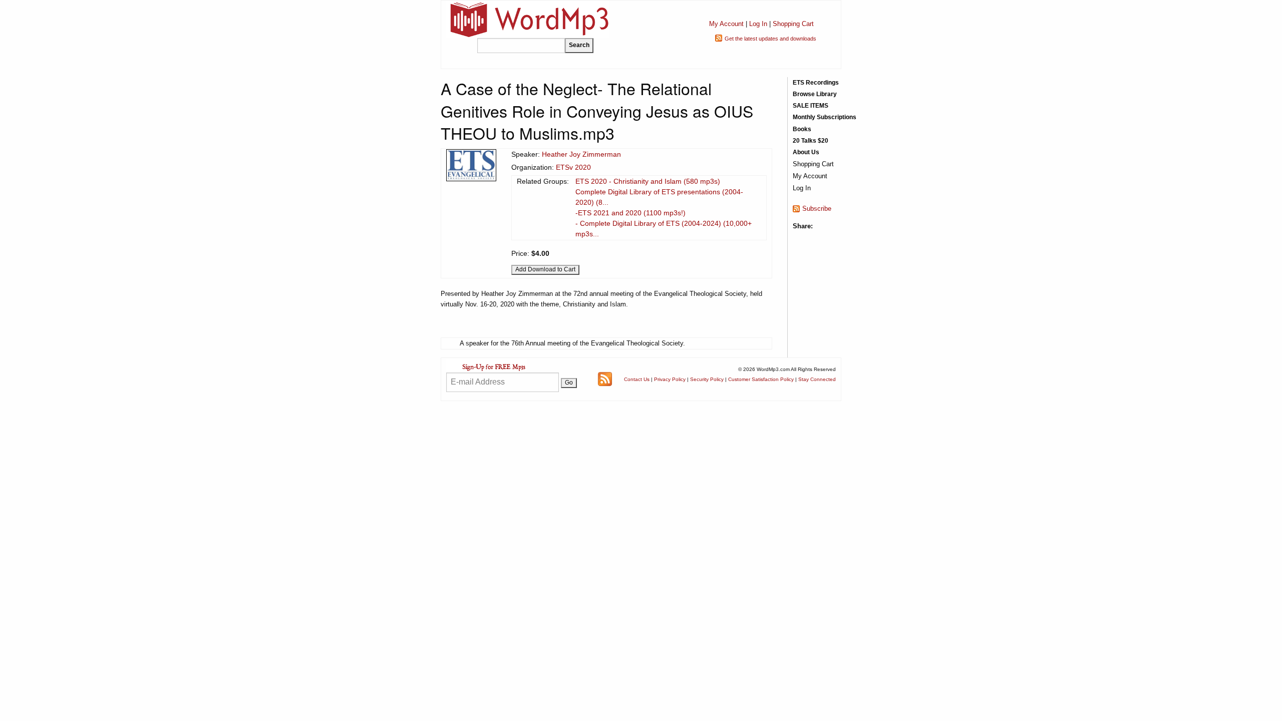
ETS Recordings (816, 82)
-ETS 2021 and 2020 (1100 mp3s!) (630, 213)
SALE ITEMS (810, 105)
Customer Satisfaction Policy (761, 379)
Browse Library (815, 94)
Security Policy (707, 379)
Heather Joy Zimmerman (581, 154)
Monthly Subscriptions (824, 117)
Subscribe (816, 208)
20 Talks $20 (810, 140)
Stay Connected (817, 379)
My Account (726, 24)
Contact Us (637, 379)
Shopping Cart (793, 24)
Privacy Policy (670, 379)
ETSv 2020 (573, 167)
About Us (806, 152)
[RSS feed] (605, 379)
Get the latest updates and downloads (770, 39)
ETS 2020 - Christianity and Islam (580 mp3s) (647, 181)
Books (802, 129)
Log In (758, 24)
